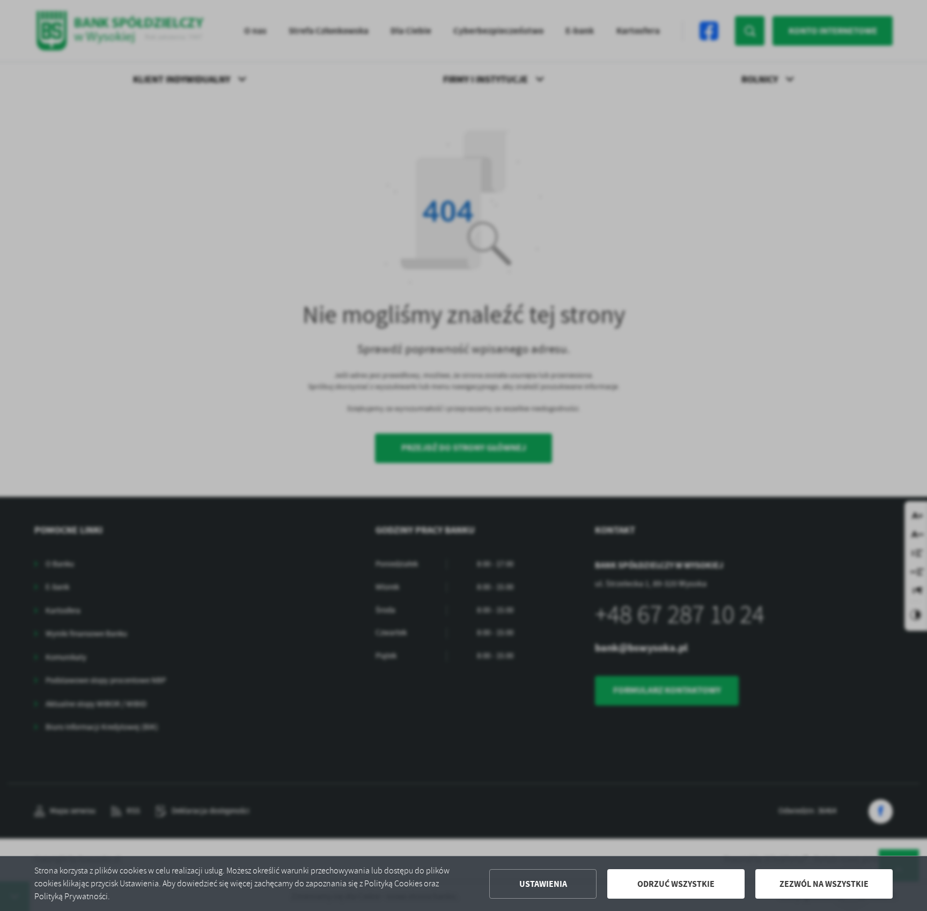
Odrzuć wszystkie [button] (676, 884)
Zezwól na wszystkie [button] (824, 884)
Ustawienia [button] (543, 884)
